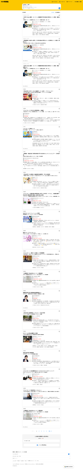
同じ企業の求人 (25, 60)
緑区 (25, 460)
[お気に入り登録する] (59, 15)
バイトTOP (14, 460)
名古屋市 (22, 460)
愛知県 (19, 460)
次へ (50, 431)
